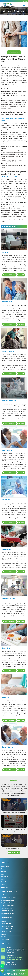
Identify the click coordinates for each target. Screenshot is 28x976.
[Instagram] (26, 1)
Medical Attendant (7, 302)
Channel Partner (5, 866)
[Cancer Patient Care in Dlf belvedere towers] (14, 734)
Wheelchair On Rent (6, 908)
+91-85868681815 (18, 959)
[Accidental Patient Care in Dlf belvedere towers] (14, 388)
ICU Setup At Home (6, 895)
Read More (20, 275)
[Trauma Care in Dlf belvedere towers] (14, 635)
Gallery (3, 874)
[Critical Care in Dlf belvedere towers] (14, 487)
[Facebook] (23, 1)
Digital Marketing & (9, 974)
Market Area (4, 887)
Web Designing (22, 973)
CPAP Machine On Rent (7, 905)
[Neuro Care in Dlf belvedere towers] (14, 684)
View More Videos (14, 852)
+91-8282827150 (10, 957)
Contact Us (4, 882)
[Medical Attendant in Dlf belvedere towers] (14, 289)
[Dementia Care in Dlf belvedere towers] (14, 536)
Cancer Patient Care (8, 747)
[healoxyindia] (23, 4)
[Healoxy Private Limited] (10, 4)
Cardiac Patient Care (8, 599)
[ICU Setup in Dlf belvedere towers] (14, 239)
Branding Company (19, 974)
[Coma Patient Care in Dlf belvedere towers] (14, 437)
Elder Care (4, 934)
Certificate (4, 869)
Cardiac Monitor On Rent (7, 913)
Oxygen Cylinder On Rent (7, 900)
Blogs (2, 879)
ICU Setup (5, 252)
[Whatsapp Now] (2, 966)
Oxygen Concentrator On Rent (9, 897)
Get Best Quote (10, 275)
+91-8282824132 (18, 957)
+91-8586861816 (10, 959)
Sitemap (3, 884)
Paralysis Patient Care (8, 351)
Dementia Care (6, 549)
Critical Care (6, 499)
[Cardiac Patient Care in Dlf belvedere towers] (14, 585)
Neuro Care (5, 697)
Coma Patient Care (7, 450)
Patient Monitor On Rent (7, 910)
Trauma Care (6, 648)
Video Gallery (4, 876)
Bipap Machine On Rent (7, 903)
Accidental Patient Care (9, 401)
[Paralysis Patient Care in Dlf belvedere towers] (14, 338)
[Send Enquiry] (2, 971)
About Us (3, 871)
